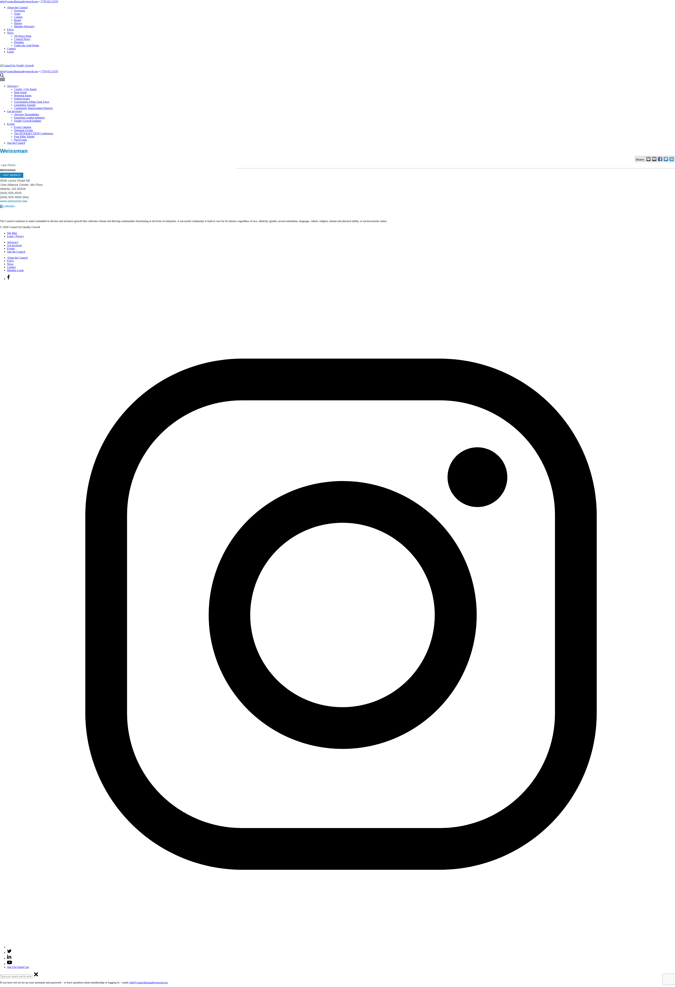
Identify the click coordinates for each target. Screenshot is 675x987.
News (10, 32)
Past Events (20, 139)
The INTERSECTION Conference (33, 133)
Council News (22, 39)
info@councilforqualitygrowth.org (19, 1)
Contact (11, 48)
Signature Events (23, 130)
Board (17, 20)
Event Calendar (22, 127)
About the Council (17, 7)
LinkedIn (9, 206)
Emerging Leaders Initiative (29, 117)
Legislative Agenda (25, 104)
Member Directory (24, 26)
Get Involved (14, 111)
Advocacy (12, 86)
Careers (18, 16)
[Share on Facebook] (660, 159)
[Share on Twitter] (666, 159)
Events (11, 123)
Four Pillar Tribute (24, 136)
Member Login (15, 270)
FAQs (10, 29)
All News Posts (22, 35)
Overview (19, 10)
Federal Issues (22, 98)
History (18, 23)
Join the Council (16, 142)
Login (10, 51)
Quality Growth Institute (27, 120)
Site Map (12, 233)
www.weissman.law (13, 201)
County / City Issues (25, 89)
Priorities (19, 42)
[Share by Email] (654, 159)
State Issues (20, 92)
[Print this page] (648, 159)
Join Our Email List (18, 967)
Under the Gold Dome (26, 45)
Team (17, 13)
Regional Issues (22, 95)
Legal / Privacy (15, 236)
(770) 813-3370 (49, 1)
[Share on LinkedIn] (672, 159)
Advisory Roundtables (26, 114)
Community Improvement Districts (33, 108)
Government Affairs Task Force (31, 101)
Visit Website (12, 175)
